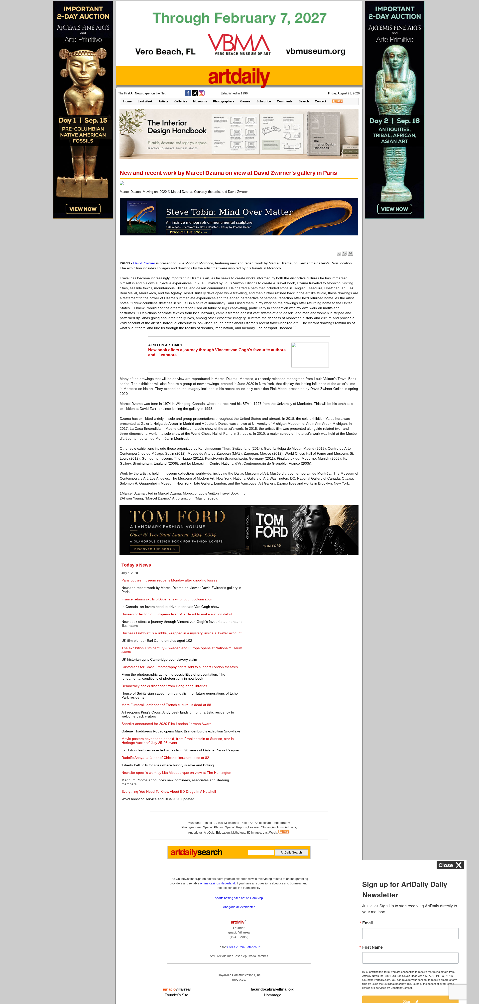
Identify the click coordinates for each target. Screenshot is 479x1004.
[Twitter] (195, 95)
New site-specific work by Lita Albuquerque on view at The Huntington (176, 773)
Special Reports (236, 827)
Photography (281, 823)
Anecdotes (195, 832)
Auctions (278, 827)
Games (245, 101)
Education (223, 832)
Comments (285, 101)
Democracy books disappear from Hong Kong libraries (164, 686)
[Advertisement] (301, 597)
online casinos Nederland (217, 883)
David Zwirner (144, 263)
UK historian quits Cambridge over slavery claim (159, 659)
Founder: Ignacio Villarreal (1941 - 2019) (239, 932)
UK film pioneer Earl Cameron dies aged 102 (156, 641)
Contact (320, 101)
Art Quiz (209, 832)
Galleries (180, 101)
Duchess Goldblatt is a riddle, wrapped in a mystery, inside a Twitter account (181, 633)
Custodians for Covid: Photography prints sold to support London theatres (179, 667)
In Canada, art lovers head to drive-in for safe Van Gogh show (170, 607)
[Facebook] (188, 95)
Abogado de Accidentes (239, 907)
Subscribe (263, 101)
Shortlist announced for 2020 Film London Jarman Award (166, 724)
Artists (163, 101)
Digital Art (246, 823)
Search (304, 101)
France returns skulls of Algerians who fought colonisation (166, 599)
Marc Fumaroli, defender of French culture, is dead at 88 (166, 705)
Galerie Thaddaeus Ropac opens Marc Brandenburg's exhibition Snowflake (180, 731)
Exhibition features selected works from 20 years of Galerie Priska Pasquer (180, 750)
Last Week (145, 101)
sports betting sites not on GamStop (239, 898)
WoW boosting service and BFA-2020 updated (157, 799)
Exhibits (208, 823)
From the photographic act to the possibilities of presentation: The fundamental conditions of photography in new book (173, 676)
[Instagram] (202, 95)
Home (127, 101)
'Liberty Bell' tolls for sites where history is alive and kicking (167, 765)
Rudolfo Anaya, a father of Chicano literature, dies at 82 (165, 758)
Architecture (263, 823)
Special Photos (213, 827)
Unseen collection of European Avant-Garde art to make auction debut (176, 614)
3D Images (253, 832)
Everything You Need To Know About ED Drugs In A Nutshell (168, 791)
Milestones (231, 823)
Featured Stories (259, 827)
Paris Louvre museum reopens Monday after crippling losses (169, 580)
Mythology (238, 832)
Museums (200, 101)
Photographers (223, 101)
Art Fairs (290, 827)
